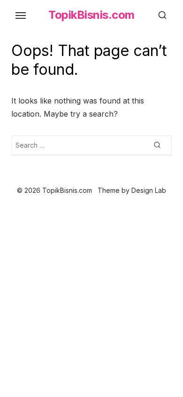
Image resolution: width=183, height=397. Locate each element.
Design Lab (148, 190)
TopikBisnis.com (91, 15)
